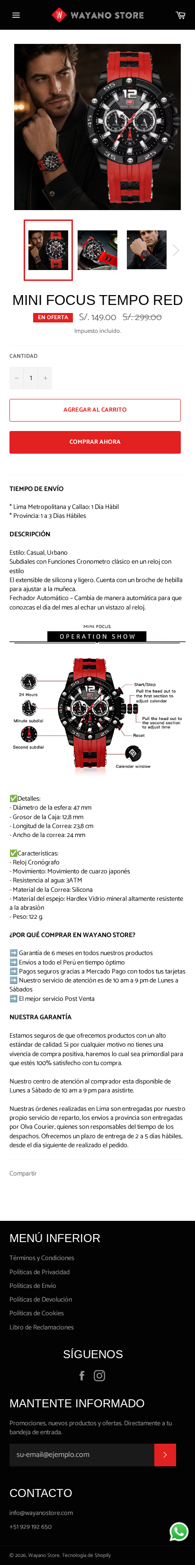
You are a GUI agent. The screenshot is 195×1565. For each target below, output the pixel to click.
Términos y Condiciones (41, 1258)
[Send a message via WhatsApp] (179, 1532)
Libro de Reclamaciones (41, 1327)
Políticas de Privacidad (39, 1272)
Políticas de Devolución (40, 1299)
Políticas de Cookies (36, 1313)
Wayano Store (44, 1555)
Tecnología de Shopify (86, 1555)
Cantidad (23, 357)
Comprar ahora (95, 442)
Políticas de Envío (32, 1286)
